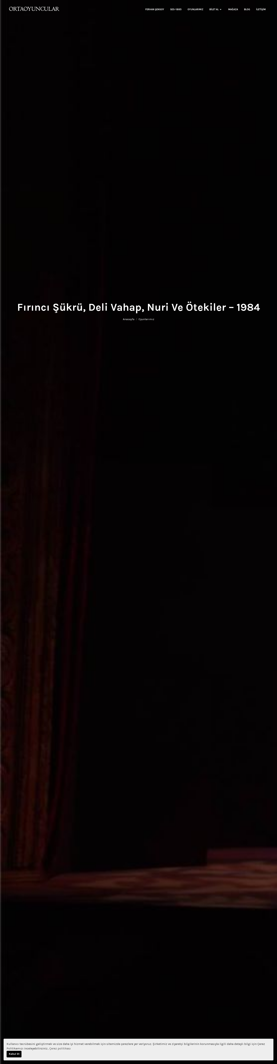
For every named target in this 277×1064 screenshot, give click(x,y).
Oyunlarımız (146, 540)
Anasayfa (128, 540)
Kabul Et (14, 1054)
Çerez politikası (60, 1048)
